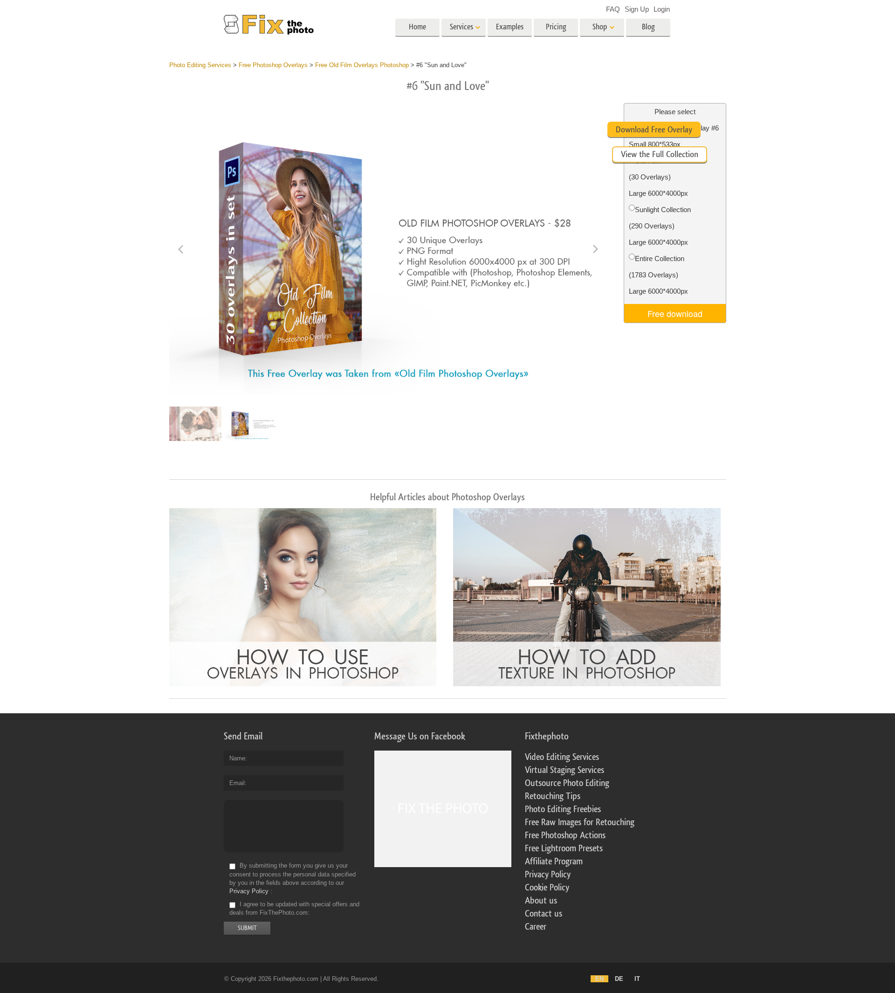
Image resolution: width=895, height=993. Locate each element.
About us (541, 900)
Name (237, 758)
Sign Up (637, 9)
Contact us (543, 913)
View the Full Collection (659, 154)
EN (599, 978)
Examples (509, 27)
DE (619, 978)
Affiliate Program (554, 861)
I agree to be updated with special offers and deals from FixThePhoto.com (294, 908)
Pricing (556, 27)
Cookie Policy (547, 887)
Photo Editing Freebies (563, 809)
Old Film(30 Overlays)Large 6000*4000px (658, 177)
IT (637, 978)
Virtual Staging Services (564, 770)
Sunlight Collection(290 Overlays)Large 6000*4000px (660, 226)
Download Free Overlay (654, 129)
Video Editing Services (562, 757)
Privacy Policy (248, 891)
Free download (674, 313)
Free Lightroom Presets (564, 848)
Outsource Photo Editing (567, 783)
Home (417, 27)
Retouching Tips (552, 796)
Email (237, 782)
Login (662, 9)
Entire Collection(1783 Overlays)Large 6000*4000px (658, 275)
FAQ (613, 9)
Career (535, 926)
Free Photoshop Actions (565, 835)
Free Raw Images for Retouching (579, 822)
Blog (648, 27)
